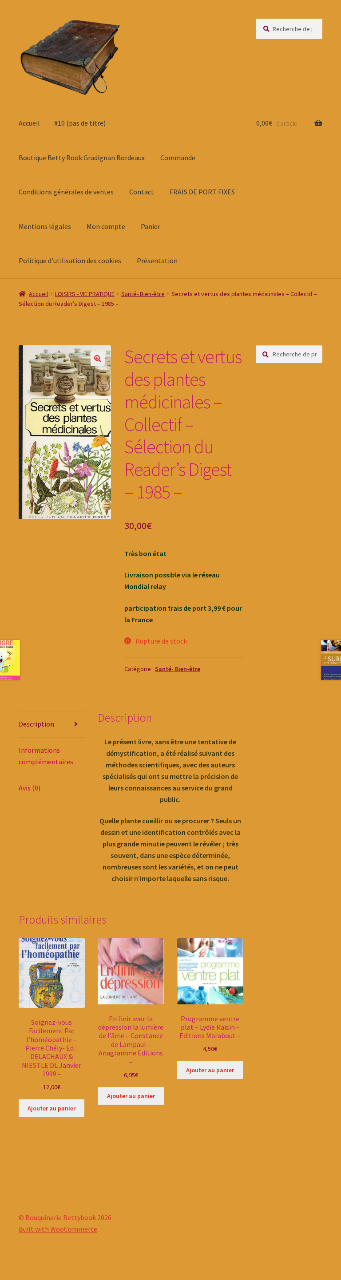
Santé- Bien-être (143, 294)
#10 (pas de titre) (80, 123)
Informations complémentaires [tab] (46, 756)
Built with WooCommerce (58, 1229)
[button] (98, 359)
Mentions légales (45, 226)
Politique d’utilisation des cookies (70, 260)
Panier (150, 226)
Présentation (157, 260)
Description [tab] (36, 723)
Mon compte (106, 226)
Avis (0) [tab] (29, 787)
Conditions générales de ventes (66, 191)
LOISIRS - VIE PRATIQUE (85, 294)
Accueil (29, 123)
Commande (177, 157)
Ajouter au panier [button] (51, 1108)
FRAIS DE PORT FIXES (202, 191)
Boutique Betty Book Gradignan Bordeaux (82, 157)
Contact (141, 191)
